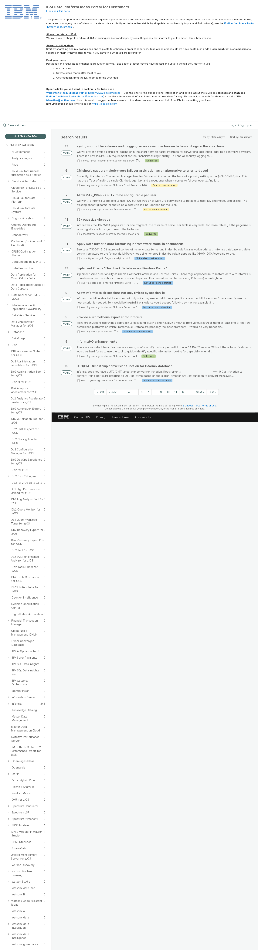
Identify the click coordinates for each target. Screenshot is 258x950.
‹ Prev (113, 392)
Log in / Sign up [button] (240, 125)
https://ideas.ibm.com (60, 26)
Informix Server (126, 160)
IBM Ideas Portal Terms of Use (199, 405)
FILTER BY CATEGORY (22, 145)
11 (175, 392)
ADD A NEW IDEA (27, 136)
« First (100, 392)
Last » (212, 392)
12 (183, 392)
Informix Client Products (127, 185)
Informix (111, 160)
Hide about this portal (58, 11)
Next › (200, 392)
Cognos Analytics (114, 258)
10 (168, 392)
